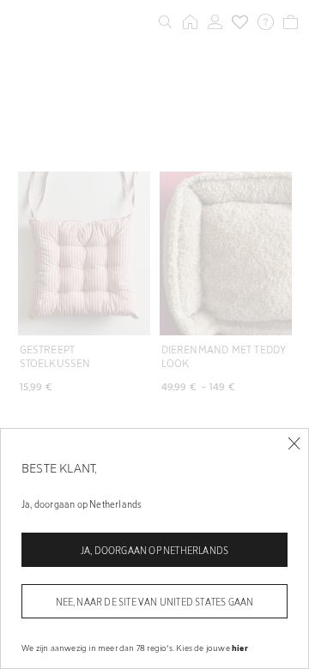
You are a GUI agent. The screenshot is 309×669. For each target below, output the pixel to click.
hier (240, 647)
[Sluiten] (294, 444)
